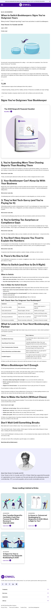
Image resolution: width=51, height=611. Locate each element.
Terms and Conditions (14, 607)
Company (4, 589)
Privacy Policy (4, 607)
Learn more (6, 525)
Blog (2, 12)
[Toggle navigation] (2, 4)
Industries (5, 597)
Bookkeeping (9, 12)
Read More (7, 111)
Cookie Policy (24, 607)
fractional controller (27, 373)
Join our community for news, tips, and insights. (16, 1)
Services (4, 593)
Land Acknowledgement (33, 607)
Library (4, 600)
